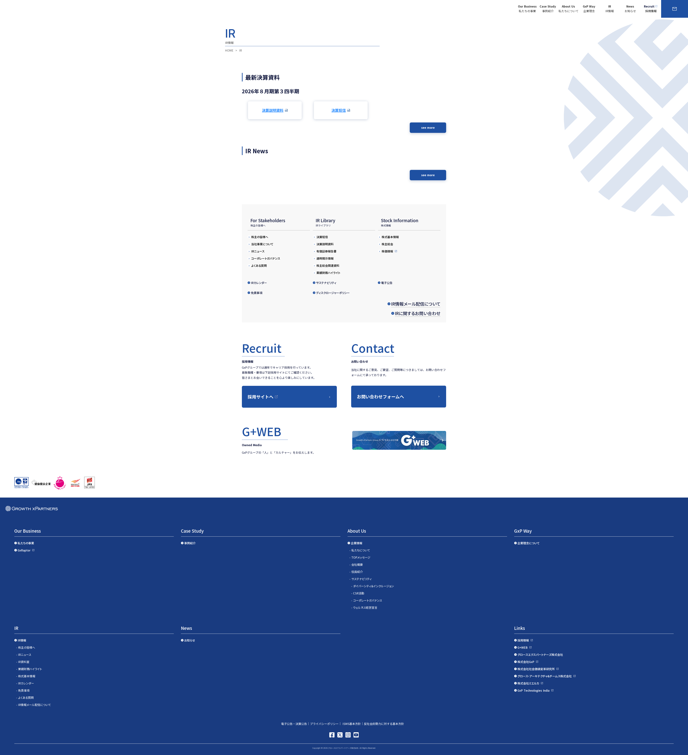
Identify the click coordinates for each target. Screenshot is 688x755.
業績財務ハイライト (328, 273)
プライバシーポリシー (324, 724)
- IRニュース (23, 654)
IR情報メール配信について (415, 304)
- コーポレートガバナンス (366, 600)
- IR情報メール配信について (33, 705)
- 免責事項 (23, 690)
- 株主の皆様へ (25, 647)
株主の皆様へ (259, 237)
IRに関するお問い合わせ (417, 313)
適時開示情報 (325, 258)
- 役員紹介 (356, 572)
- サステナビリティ (360, 579)
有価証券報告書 (326, 251)
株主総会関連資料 (327, 265)
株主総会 (387, 244)
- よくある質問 (25, 697)
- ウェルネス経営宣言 (364, 607)
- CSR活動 (357, 593)
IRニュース (257, 251)
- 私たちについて (359, 550)
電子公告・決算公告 (294, 724)
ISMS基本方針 (351, 724)
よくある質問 (259, 265)
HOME (229, 50)
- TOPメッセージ (359, 557)
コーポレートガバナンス (265, 258)
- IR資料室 (22, 662)
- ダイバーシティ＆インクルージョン (372, 586)
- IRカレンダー (25, 683)
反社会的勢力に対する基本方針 (385, 724)
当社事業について (262, 244)
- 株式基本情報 (25, 676)
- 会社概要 (356, 564)
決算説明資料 (325, 244)
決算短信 (322, 237)
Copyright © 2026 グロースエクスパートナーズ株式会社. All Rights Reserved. (344, 748)
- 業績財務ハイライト (29, 669)
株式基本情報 (390, 237)
